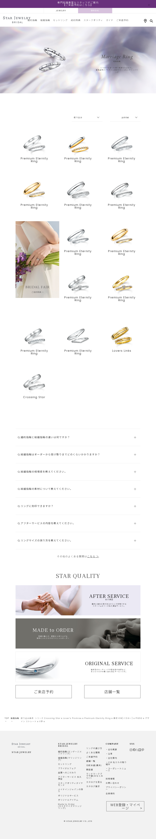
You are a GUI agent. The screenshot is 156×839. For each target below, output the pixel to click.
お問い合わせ (112, 782)
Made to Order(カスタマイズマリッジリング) (70, 806)
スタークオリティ (93, 20)
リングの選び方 (94, 748)
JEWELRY (61, 10)
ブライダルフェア (67, 768)
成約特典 (76, 20)
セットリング (60, 20)
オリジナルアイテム (68, 799)
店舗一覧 (112, 691)
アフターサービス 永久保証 (70, 777)
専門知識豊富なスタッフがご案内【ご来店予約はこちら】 (78, 4)
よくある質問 (93, 752)
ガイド (109, 20)
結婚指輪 (45, 20)
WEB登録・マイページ (125, 806)
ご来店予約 (122, 20)
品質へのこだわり (67, 772)
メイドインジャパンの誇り (70, 790)
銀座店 (89, 769)
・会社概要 (111, 749)
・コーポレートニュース (116, 769)
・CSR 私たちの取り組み (116, 763)
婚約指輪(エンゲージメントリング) (70, 752)
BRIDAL (95, 10)
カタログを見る (94, 782)
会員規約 (110, 793)
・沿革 (109, 753)
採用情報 (110, 778)
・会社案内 (111, 757)
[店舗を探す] (145, 21)
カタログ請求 (93, 786)
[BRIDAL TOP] (16, 20)
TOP (7, 718)
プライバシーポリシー (116, 788)
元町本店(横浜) (94, 765)
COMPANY (112, 744)
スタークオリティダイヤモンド (70, 784)
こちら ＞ (93, 556)
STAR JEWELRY (22, 752)
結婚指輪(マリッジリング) (70, 758)
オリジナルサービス (68, 795)
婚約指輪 (32, 20)
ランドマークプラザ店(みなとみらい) (94, 775)
